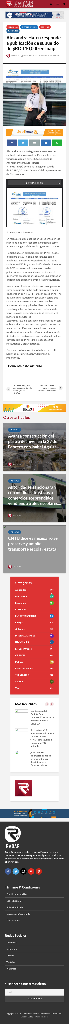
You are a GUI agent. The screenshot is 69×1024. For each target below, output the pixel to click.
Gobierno (45, 27)
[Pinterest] (39, 871)
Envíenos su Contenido (18, 913)
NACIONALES (13, 31)
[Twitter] (16, 871)
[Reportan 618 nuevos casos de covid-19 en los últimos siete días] (23, 746)
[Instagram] (23, 871)
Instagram (11, 949)
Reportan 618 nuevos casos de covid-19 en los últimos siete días (43, 746)
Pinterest (11, 968)
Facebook (11, 942)
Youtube (10, 962)
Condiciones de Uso (16, 894)
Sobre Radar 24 (14, 900)
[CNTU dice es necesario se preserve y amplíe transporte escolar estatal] (34, 549)
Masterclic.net (42, 1017)
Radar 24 (15, 55)
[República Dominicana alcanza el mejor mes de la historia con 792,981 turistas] (23, 714)
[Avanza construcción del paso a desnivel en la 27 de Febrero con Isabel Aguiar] (34, 446)
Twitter (10, 955)
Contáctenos (13, 920)
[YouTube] (31, 871)
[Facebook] (8, 871)
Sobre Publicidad (15, 907)
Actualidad (13, 27)
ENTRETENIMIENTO (29, 27)
